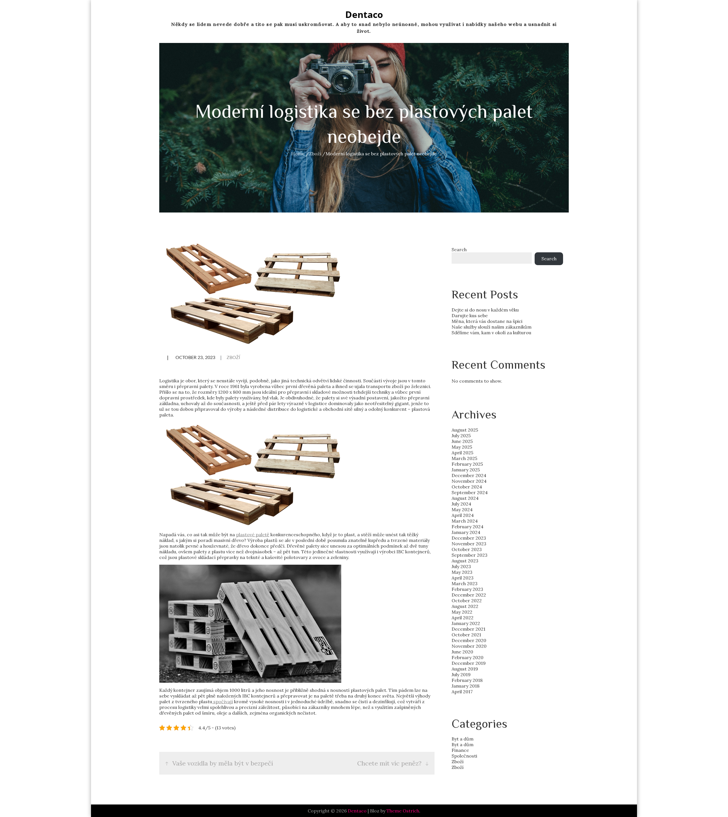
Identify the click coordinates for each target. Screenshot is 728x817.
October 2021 (466, 634)
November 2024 (469, 481)
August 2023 (465, 561)
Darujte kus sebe (470, 315)
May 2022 (462, 612)
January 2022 (466, 623)
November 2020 (469, 646)
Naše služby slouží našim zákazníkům (491, 327)
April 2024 (463, 515)
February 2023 (467, 589)
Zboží (233, 357)
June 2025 (462, 441)
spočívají (222, 701)
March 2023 (464, 583)
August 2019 (465, 669)
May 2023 (462, 572)
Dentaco (364, 14)
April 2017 (462, 691)
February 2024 (467, 526)
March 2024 (465, 521)
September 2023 (469, 555)
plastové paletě (252, 534)
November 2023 (469, 543)
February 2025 (467, 464)
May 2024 (462, 509)
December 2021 (468, 629)
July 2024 (461, 504)
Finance (460, 750)
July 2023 (461, 566)
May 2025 (462, 447)
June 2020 (462, 652)
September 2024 (470, 492)
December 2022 (469, 595)
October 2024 (467, 487)
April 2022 (462, 617)
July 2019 (461, 674)
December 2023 (469, 538)
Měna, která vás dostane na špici (487, 321)
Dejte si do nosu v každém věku (485, 310)
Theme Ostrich (402, 811)
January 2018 (465, 686)
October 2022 (467, 600)
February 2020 (467, 657)
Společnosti (464, 756)
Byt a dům (462, 739)
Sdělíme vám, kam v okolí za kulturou (491, 332)
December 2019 (469, 663)
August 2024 (465, 498)
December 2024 (469, 475)
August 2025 (465, 430)
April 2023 (462, 578)
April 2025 (462, 452)
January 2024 (466, 532)
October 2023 (467, 549)
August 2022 (465, 606)
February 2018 (467, 680)
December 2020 (469, 640)
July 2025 (461, 435)
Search (459, 249)
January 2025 (466, 470)
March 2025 (464, 458)
